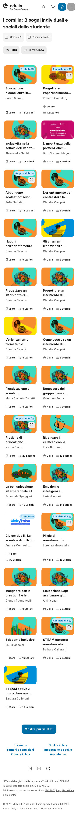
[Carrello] (53, 7)
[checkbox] (6, 37)
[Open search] (44, 7)
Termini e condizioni (20, 749)
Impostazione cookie (58, 749)
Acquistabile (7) (41, 37)
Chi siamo (20, 745)
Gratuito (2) (16, 37)
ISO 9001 (50, 790)
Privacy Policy (20, 754)
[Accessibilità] (62, 7)
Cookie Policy (58, 745)
